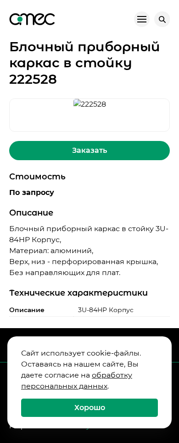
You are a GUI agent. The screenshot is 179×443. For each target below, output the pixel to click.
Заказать (89, 150)
